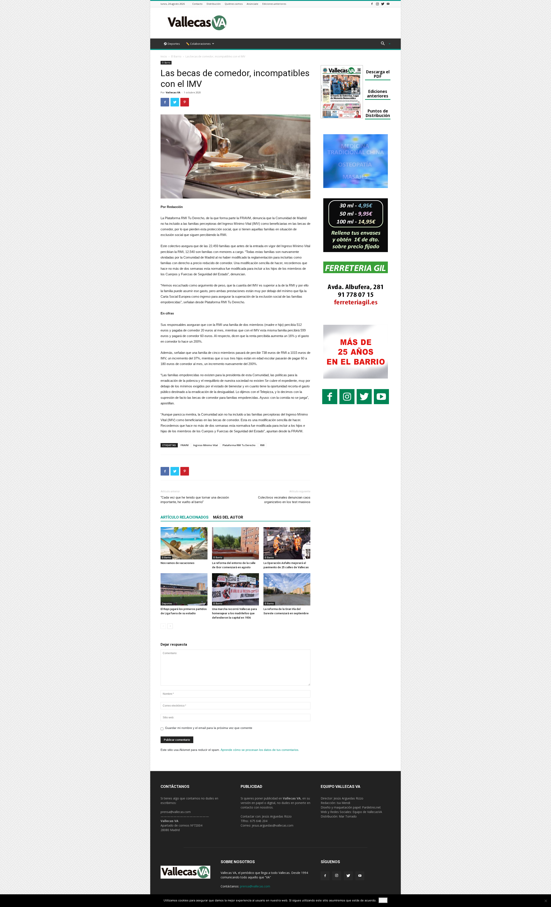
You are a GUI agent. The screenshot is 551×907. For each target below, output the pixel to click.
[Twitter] (382, 4)
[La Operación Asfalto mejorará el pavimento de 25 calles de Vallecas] (286, 543)
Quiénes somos (234, 3)
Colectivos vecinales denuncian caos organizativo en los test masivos (284, 500)
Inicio (164, 56)
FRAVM (185, 445)
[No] (545, 901)
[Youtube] (388, 4)
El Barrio (176, 56)
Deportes (167, 603)
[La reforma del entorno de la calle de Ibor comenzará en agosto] (235, 543)
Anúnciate (252, 3)
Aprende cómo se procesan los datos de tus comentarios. (260, 749)
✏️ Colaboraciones (198, 44)
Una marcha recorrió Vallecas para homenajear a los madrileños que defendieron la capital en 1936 (234, 613)
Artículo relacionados (185, 517)
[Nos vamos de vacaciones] (184, 543)
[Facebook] (372, 4)
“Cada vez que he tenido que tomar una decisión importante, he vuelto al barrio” (195, 500)
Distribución (214, 3)
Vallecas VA (173, 92)
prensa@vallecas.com (176, 812)
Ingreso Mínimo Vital (205, 445)
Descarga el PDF (378, 74)
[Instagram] (377, 4)
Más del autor (228, 517)
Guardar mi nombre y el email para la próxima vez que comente (208, 728)
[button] (384, 44)
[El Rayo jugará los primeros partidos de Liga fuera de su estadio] (184, 589)
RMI (262, 445)
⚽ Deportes (172, 44)
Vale (383, 900)
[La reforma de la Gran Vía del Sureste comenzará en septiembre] (286, 589)
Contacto (197, 3)
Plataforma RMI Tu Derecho (239, 445)
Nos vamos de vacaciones (177, 563)
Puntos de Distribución (377, 113)
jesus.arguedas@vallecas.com (272, 825)
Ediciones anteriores (274, 3)
